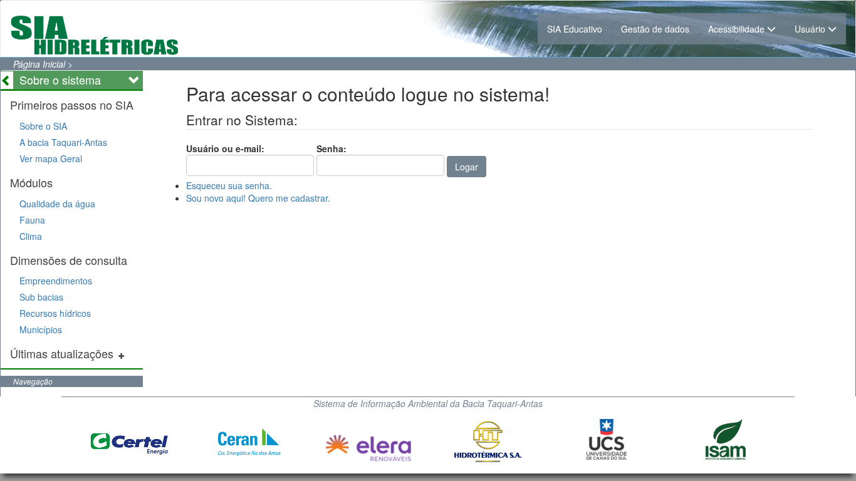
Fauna (32, 220)
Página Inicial (39, 64)
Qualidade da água (57, 203)
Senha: (331, 148)
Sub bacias (41, 297)
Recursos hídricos (55, 313)
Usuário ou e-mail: (225, 148)
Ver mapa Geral (50, 158)
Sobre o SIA (43, 126)
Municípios (40, 329)
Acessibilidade (737, 29)
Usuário (811, 29)
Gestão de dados (655, 29)
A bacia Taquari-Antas (63, 142)
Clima (30, 236)
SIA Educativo (574, 29)
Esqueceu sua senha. (229, 185)
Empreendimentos (55, 280)
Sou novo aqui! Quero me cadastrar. (258, 198)
